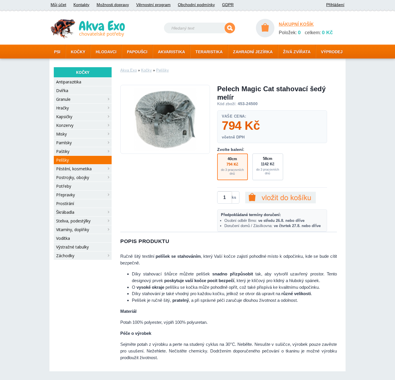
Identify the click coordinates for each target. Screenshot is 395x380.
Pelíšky (62, 160)
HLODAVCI (106, 52)
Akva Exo (128, 70)
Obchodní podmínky (196, 4)
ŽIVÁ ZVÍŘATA (297, 52)
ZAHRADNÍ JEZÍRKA (253, 52)
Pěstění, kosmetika (74, 168)
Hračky (62, 108)
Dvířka (62, 90)
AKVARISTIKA (171, 52)
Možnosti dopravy (113, 4)
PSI (57, 52)
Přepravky (65, 195)
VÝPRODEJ (332, 52)
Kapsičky (64, 116)
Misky (61, 134)
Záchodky (65, 255)
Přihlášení (335, 4)
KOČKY (78, 52)
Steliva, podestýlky (73, 221)
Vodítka (63, 238)
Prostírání (65, 203)
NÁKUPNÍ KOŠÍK (296, 24)
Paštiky (62, 151)
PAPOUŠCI (137, 52)
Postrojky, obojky (72, 177)
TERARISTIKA (209, 52)
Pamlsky (64, 142)
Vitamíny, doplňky (72, 229)
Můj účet (58, 4)
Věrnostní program (153, 4)
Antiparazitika (68, 82)
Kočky (146, 70)
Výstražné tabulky (72, 247)
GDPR (228, 4)
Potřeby (63, 186)
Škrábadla (65, 212)
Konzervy (64, 125)
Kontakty (81, 4)
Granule (63, 99)
